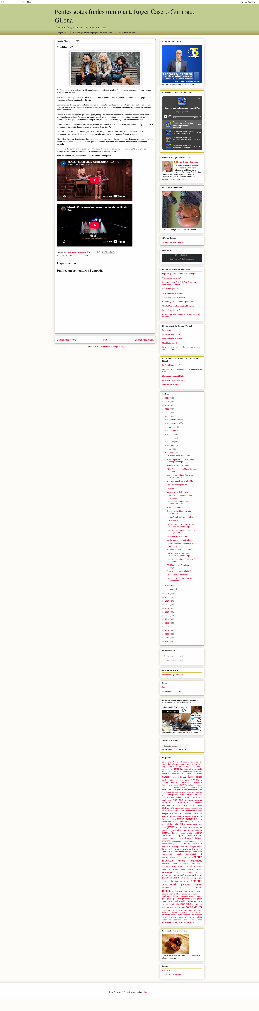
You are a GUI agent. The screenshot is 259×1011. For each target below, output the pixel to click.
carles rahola (177, 777)
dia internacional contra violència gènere (182, 788)
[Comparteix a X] (108, 252)
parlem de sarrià (170, 877)
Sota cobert (167, 330)
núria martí (180, 872)
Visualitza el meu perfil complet (175, 179)
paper (171, 875)
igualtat (198, 833)
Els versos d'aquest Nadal (173, 376)
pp (189, 891)
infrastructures (168, 838)
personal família (191, 884)
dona (181, 794)
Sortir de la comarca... (176, 507)
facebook (198, 816)
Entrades (169, 656)
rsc (169, 904)
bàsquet (165, 774)
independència (195, 835)
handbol (198, 830)
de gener (171, 589)
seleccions (198, 910)
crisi (170, 785)
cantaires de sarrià (181, 774)
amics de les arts (178, 764)
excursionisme (175, 816)
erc (172, 808)
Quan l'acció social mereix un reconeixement (179, 579)
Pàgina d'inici (63, 33)
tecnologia (187, 915)
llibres (195, 849)
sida (191, 912)
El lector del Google (170, 384)
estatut (188, 814)
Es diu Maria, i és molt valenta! (180, 540)
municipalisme (196, 863)
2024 (167, 405)
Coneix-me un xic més (126, 33)
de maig (171, 445)
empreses (182, 805)
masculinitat (191, 854)
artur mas (177, 766)
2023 (167, 409)
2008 (167, 638)
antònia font (197, 764)
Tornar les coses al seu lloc (173, 297)
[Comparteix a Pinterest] (113, 252)
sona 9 (174, 915)
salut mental (197, 904)
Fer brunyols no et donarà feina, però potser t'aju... (180, 460)
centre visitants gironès (172, 780)
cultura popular (195, 785)
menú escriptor (181, 857)
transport (198, 915)
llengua (193, 847)
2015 (167, 612)
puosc (199, 899)
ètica (192, 922)
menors (172, 857)
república (198, 901)
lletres (199, 847)
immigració (166, 836)
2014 (167, 615)
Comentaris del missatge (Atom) (111, 347)
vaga (185, 920)
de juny (170, 442)
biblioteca (184, 769)
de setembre (173, 430)
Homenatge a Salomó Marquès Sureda (179, 301)
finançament (180, 821)
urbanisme (166, 920)
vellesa (85, 256)
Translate (182, 749)
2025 (167, 402)
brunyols (188, 771)
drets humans (191, 794)
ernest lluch (179, 808)
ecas (171, 797)
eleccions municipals (175, 802)
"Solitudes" (171, 488)
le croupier (176, 847)
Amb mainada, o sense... (172, 293)
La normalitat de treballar (177, 492)
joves (175, 844)
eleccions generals (193, 800)
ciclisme (187, 780)
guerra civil (188, 830)
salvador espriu (169, 907)
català (199, 777)
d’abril (170, 449)
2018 (167, 601)
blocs (170, 771)
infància (179, 838)
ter (193, 915)
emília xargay (196, 805)
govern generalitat (171, 830)
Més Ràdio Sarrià (169, 343)
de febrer (171, 585)
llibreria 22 (186, 849)
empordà (198, 803)
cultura (73, 256)
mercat (190, 857)
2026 (167, 398)
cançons (166, 777)
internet (166, 841)
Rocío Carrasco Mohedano (178, 465)
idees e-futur (186, 833)
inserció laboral (193, 838)
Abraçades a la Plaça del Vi (173, 380)
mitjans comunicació (190, 860)
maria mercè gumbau (173, 854)
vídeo (165, 922)
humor (175, 833)
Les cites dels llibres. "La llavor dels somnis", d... (180, 476)
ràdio (182, 904)
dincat (189, 792)
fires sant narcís (192, 821)
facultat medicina (169, 819)
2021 (67, 256)
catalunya (189, 776)
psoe (169, 898)
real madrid (180, 901)
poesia (198, 887)
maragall (188, 852)
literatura (185, 846)
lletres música (169, 849)
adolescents (184, 762)
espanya (167, 813)
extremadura (188, 816)
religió (190, 901)
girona (170, 827)
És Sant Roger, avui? (171, 289)
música (190, 866)
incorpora (179, 836)
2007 (167, 641)
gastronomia (192, 824)
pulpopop (186, 899)
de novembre (173, 423)
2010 (167, 630)
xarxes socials (184, 922)
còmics (171, 787)
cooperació (184, 782)
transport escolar (169, 917)
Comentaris (170, 660)
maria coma (197, 852)
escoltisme (190, 810)
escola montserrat (178, 810)
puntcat (193, 899)
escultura (199, 810)
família (180, 819)
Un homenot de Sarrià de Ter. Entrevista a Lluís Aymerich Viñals (180, 283)
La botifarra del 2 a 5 (171, 310)
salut (188, 904)
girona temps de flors (185, 827)
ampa (188, 764)
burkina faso (197, 771)
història (166, 833)
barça (176, 769)
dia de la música (180, 787)
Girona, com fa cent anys (177, 575)
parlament (197, 875)
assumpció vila (189, 766)
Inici (105, 340)
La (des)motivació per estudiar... (180, 517)
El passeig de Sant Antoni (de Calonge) (179, 273)
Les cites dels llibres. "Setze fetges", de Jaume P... (179, 503)
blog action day (179, 771)
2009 (167, 634)
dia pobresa (176, 792)
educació (195, 797)
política (166, 890)
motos (185, 864)
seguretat (188, 910)
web (170, 922)
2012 (167, 623)
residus (165, 904)
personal (184, 881)
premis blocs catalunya (179, 894)
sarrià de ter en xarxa (172, 910)
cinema (195, 779)
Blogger (146, 992)
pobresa (188, 888)
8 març (176, 762)
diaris (184, 792)
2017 (167, 604)
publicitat (177, 899)
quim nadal (167, 901)
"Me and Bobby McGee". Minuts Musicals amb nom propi (180, 525)
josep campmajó (177, 841)
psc (164, 898)
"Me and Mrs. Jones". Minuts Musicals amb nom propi (179, 554)
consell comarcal (170, 782)
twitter (199, 917)
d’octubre (171, 427)
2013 (167, 619)
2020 (167, 593)
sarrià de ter (194, 907)
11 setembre (167, 762)
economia (185, 797)
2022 (167, 413)
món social (178, 866)
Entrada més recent (66, 340)
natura (190, 870)
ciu (201, 780)
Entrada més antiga (144, 340)
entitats (166, 808)
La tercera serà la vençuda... (179, 456)
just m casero (191, 843)
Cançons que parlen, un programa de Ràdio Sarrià (92, 33)
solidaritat (166, 915)
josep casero (189, 841)
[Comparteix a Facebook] (111, 252)
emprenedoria (168, 805)
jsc (180, 844)
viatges (199, 920)
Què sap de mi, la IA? (171, 278)
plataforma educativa (172, 888)
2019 (167, 597)
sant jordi (181, 907)
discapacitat (173, 794)
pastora (192, 878)
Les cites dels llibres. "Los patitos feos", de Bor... (181, 531)
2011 (167, 627)
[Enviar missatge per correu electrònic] (98, 252)
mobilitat (165, 863)
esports (179, 813)
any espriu (167, 766)
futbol (182, 824)
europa (165, 816)
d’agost (170, 434)
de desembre (173, 419)
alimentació (195, 762)
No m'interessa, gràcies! (177, 536)
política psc (177, 891)
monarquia (176, 863)
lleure (179, 849)
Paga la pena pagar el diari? (179, 571)
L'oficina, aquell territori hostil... (180, 481)
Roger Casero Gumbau (187, 162)
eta (201, 814)
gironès (199, 827)
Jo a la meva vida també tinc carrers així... (179, 512)
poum (185, 891)
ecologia (176, 797)
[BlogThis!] (106, 252)
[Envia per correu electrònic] (103, 252)
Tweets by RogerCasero (172, 242)
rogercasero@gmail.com (172, 675)
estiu (195, 813)
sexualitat (183, 912)
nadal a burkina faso (173, 870)
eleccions (178, 800)
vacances (177, 920)
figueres (171, 821)
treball (180, 917)
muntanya (166, 867)
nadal (199, 866)
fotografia (174, 824)
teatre (79, 256)
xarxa (174, 922)
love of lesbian (173, 852)
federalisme (191, 819)
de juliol (170, 438)
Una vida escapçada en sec (178, 485)
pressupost (183, 896)
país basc (173, 881)
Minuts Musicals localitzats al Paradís (178, 306)
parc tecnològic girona (182, 875)
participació (184, 878)
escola (187, 808)
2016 (167, 608)
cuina (176, 785)
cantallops (197, 774)
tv (193, 917)
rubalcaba (175, 904)
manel (182, 852)
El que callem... (173, 521)
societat (198, 912)
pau (197, 878)
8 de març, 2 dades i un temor (180, 549)
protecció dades (195, 896)
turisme (188, 917)
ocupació (190, 872)
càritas (164, 787)
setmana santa (169, 912)
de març (171, 453)
